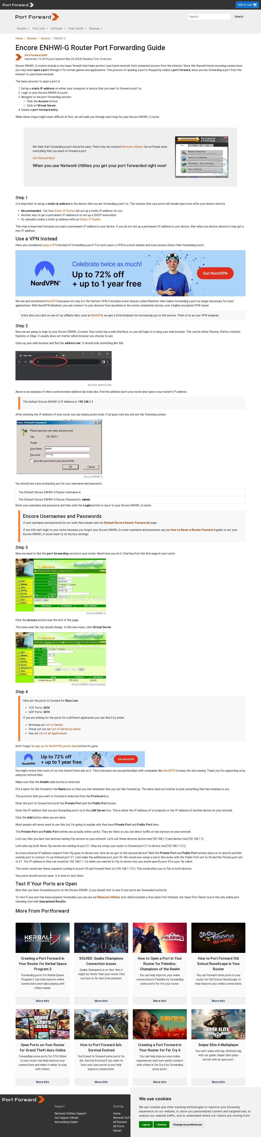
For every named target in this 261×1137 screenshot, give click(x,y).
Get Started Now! (44, 158)
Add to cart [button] (245, 4)
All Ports (118, 1126)
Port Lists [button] (39, 28)
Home (19, 38)
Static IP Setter (64, 211)
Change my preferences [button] (187, 1124)
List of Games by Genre (66, 729)
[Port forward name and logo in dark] (37, 16)
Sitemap (110, 4)
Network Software (125, 1117)
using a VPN (49, 245)
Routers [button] (22, 28)
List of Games (54, 725)
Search (239, 16)
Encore (45, 38)
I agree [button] (146, 1124)
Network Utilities (132, 146)
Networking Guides (66, 1122)
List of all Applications (53, 733)
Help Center (94, 4)
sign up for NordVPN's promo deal (56, 746)
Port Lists (63, 4)
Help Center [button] (76, 28)
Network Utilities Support (70, 1113)
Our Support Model (66, 1117)
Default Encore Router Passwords (127, 522)
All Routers (120, 1122)
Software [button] (57, 28)
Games (117, 1130)
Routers (49, 4)
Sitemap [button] (94, 28)
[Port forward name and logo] (18, 4)
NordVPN (52, 301)
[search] (120, 4)
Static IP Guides (90, 219)
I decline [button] (161, 1124)
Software (78, 4)
